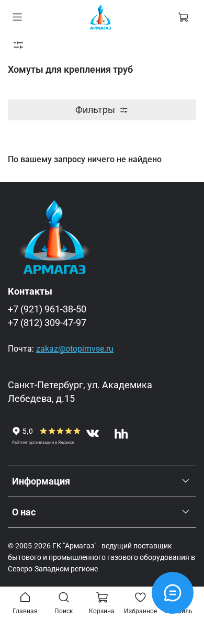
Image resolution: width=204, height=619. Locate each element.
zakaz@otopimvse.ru (75, 349)
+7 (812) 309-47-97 (47, 323)
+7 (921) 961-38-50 (47, 309)
